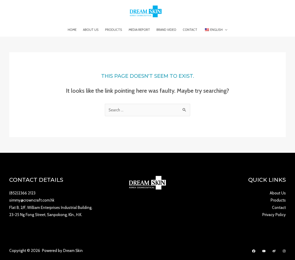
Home (72, 30)
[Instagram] (284, 251)
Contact (190, 30)
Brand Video (166, 30)
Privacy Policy (274, 214)
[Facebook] (253, 251)
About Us (91, 30)
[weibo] (274, 251)
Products (113, 30)
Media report (139, 30)
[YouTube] (264, 251)
